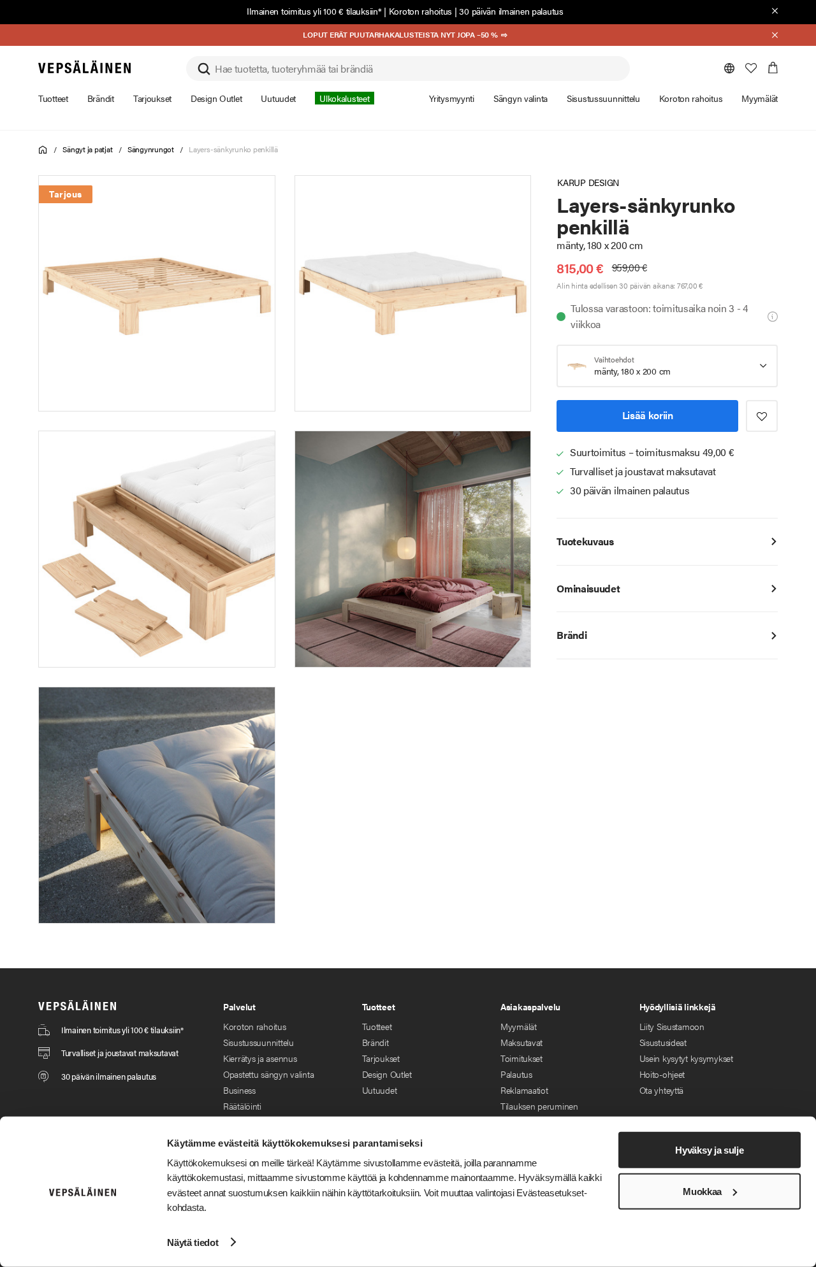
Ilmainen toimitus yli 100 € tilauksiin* (314, 10)
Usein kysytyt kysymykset (686, 1058)
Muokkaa (702, 1191)
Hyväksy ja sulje (709, 1150)
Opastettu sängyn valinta (268, 1074)
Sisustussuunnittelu (258, 1042)
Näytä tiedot (192, 1241)
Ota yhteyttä (661, 1090)
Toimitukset (521, 1058)
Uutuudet (379, 1090)
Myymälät (518, 1026)
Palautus (516, 1074)
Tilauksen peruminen (539, 1105)
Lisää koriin (647, 415)
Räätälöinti (242, 1105)
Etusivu (43, 150)
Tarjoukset (381, 1058)
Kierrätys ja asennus (259, 1058)
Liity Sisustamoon (671, 1026)
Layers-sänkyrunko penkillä (233, 149)
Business (239, 1090)
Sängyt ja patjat (87, 149)
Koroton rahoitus (421, 10)
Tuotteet (377, 1026)
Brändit (375, 1042)
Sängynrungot (150, 149)
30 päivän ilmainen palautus (511, 10)
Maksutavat (521, 1042)
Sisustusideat (663, 1042)
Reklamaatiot (524, 1090)
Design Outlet (387, 1074)
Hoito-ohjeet (662, 1074)
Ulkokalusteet (344, 98)
